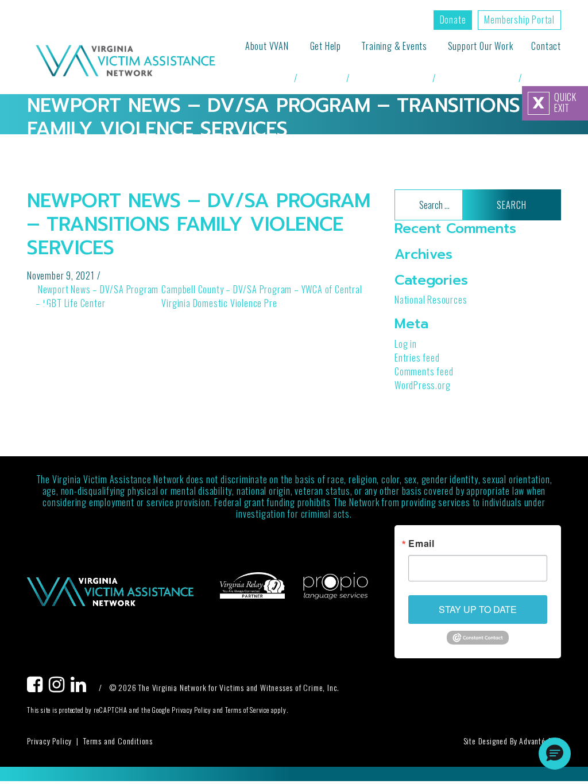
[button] (555, 754)
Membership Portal (519, 19)
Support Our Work (480, 46)
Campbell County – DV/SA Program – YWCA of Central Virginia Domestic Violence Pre (261, 296)
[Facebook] (38, 687)
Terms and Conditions (118, 741)
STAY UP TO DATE (478, 609)
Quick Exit (554, 102)
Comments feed (423, 371)
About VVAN (267, 46)
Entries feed (417, 357)
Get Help (325, 46)
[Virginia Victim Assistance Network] (125, 62)
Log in (405, 344)
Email (421, 543)
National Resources (430, 299)
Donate (453, 19)
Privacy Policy (49, 741)
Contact (546, 46)
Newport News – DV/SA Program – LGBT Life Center (97, 296)
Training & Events (394, 46)
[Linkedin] (81, 687)
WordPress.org (422, 385)
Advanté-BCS (540, 741)
